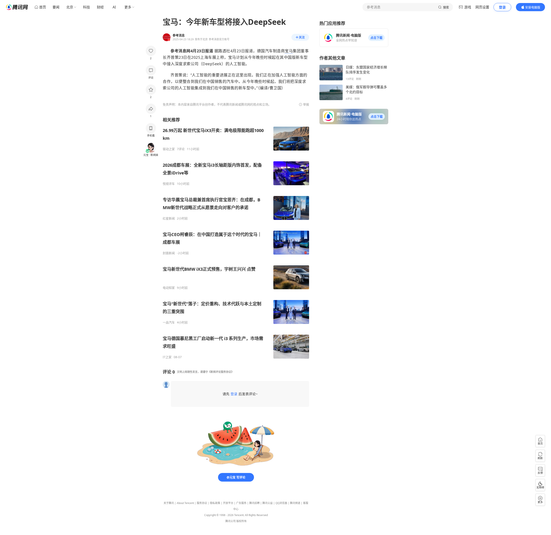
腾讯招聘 (254, 503)
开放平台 (228, 503)
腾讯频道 (295, 503)
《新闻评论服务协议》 (221, 372)
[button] (376, 37)
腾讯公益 (267, 503)
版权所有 (241, 521)
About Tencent (185, 503)
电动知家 (169, 287)
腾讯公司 (230, 521)
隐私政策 (215, 503)
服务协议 (202, 503)
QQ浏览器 (281, 503)
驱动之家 (169, 149)
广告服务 (241, 503)
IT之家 (167, 357)
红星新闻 (169, 218)
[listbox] (236, 238)
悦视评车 (169, 183)
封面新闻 (169, 253)
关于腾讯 (169, 503)
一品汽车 (169, 322)
